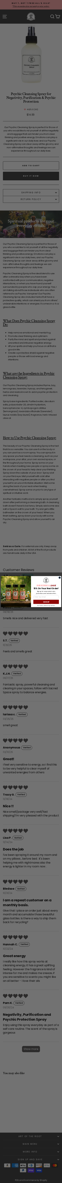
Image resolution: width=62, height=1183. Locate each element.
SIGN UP (46, 602)
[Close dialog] (60, 577)
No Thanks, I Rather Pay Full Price (46, 605)
